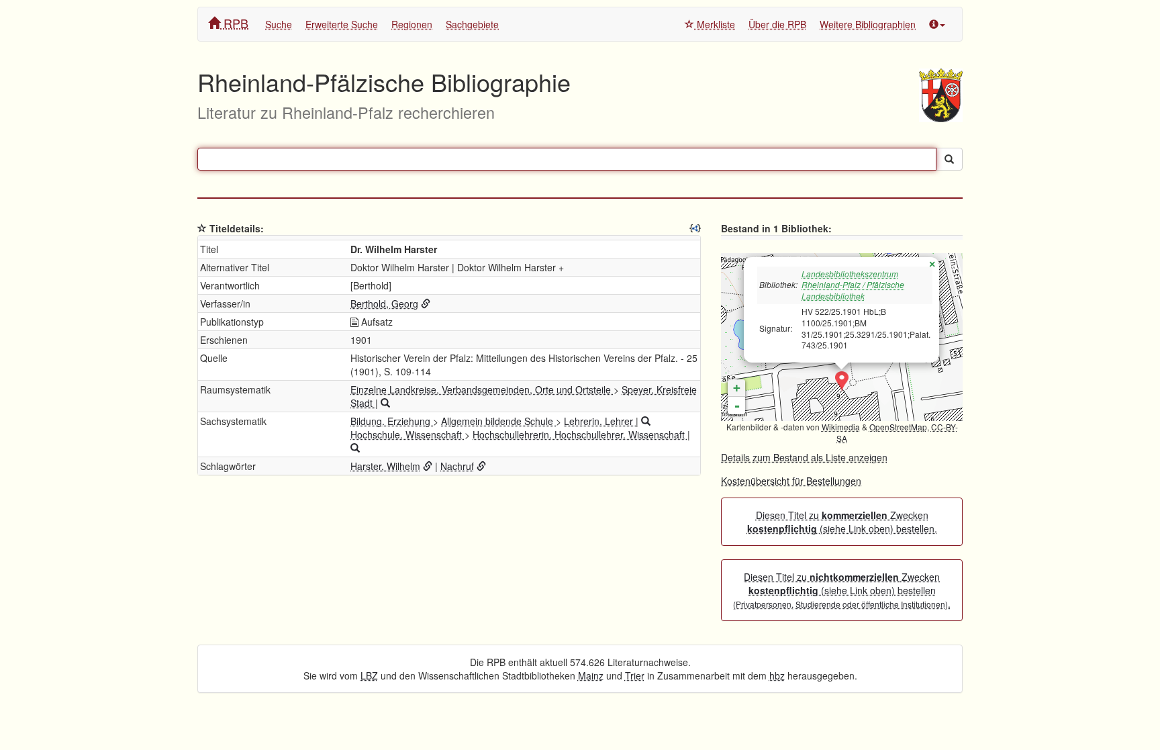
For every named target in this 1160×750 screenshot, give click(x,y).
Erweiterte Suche (341, 24)
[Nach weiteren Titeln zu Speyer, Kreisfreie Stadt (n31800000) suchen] (385, 403)
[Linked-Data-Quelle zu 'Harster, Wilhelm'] (427, 466)
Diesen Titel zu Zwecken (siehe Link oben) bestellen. (842, 521)
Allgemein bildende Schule (498, 421)
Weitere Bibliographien (868, 24)
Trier (634, 675)
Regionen (411, 24)
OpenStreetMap (898, 426)
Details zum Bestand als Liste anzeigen (804, 457)
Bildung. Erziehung (391, 421)
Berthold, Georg (384, 303)
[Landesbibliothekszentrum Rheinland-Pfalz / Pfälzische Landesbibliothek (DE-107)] (842, 381)
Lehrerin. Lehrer (600, 421)
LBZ (369, 675)
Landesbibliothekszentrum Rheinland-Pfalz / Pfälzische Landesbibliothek (853, 285)
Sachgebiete (472, 24)
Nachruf (457, 466)
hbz (777, 675)
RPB (234, 23)
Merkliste (714, 24)
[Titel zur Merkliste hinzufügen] (202, 228)
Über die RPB (777, 24)
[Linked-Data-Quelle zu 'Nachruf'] (481, 466)
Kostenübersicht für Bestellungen (791, 480)
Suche (278, 24)
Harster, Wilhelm (385, 466)
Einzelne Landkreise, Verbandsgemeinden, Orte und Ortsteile (482, 389)
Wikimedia (841, 426)
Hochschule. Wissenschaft (407, 434)
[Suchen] (949, 159)
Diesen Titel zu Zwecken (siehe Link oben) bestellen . (842, 590)
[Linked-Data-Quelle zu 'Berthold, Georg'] (425, 303)
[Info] (937, 24)
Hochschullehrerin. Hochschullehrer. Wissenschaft (580, 434)
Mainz (590, 675)
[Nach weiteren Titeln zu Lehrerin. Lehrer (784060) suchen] (645, 421)
